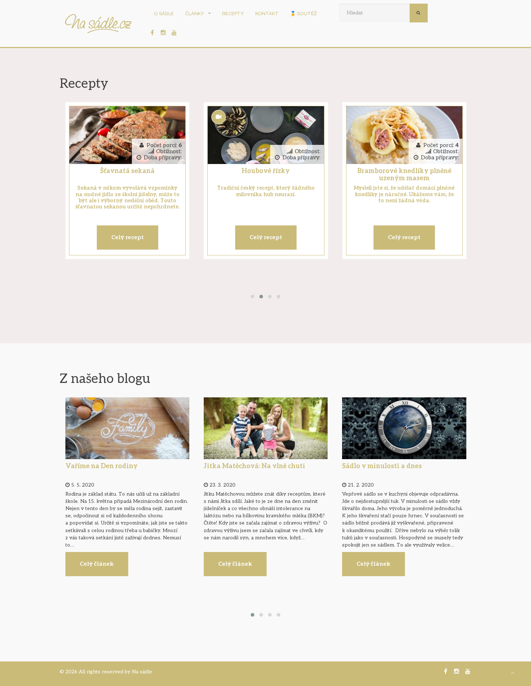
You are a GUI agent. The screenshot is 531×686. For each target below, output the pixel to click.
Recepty (233, 13)
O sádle (164, 13)
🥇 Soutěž (303, 13)
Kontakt (267, 13)
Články (194, 13)
